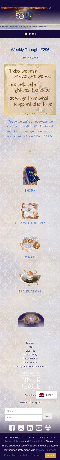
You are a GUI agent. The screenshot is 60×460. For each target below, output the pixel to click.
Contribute (30, 395)
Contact (30, 342)
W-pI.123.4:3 (43, 136)
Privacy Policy (30, 358)
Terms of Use (30, 362)
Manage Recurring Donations (30, 366)
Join (47, 416)
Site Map (30, 350)
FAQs (30, 346)
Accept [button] (50, 455)
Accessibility (30, 354)
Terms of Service (14, 441)
